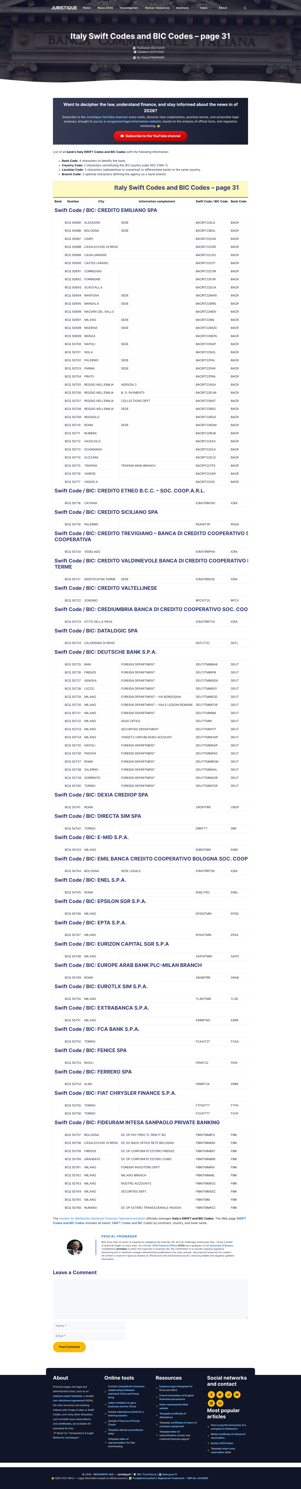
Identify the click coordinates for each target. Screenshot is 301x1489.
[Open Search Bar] (245, 7)
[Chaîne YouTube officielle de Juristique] (237, 1394)
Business (182, 7)
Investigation (129, 7)
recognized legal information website (133, 121)
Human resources (157, 7)
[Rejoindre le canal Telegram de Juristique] (228, 1394)
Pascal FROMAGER (119, 1236)
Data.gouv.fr (169, 1474)
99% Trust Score (146, 1474)
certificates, (65, 1423)
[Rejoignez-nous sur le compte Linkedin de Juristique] (211, 1403)
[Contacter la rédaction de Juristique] (219, 1403)
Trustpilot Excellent (144, 1478)
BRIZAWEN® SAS (103, 1474)
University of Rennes (221, 1245)
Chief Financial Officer (164, 1245)
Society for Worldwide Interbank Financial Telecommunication (102, 1218)
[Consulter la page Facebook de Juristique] (211, 1394)
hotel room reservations (76, 1419)
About (223, 7)
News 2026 (105, 7)
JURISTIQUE (64, 7)
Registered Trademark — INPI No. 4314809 (183, 1478)
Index (204, 7)
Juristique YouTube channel (106, 117)
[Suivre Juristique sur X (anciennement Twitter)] (219, 1394)
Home (87, 7)
